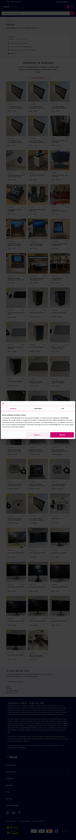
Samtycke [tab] (13, 408)
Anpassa (36, 435)
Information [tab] (38, 408)
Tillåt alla (62, 435)
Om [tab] (63, 408)
